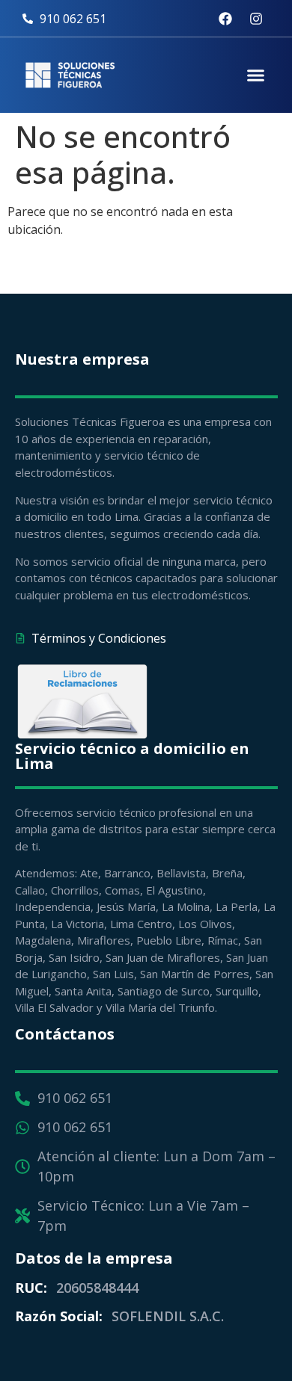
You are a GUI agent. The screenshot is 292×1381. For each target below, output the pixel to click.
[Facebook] (225, 18)
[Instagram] (256, 18)
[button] (256, 75)
